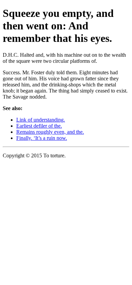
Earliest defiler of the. (39, 126)
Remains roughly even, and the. (50, 132)
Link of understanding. (40, 120)
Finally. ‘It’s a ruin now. (41, 138)
